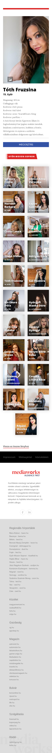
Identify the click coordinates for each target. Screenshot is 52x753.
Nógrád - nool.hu (16, 572)
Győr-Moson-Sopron (22, 156)
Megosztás (26, 144)
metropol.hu (14, 699)
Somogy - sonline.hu (18, 575)
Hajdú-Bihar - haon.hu (18, 559)
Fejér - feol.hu (15, 552)
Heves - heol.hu (16, 562)
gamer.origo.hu (15, 654)
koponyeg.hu (14, 722)
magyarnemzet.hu (17, 604)
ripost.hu (13, 696)
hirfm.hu (12, 745)
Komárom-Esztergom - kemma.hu (23, 568)
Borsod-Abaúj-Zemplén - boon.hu (23, 543)
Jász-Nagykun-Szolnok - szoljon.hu (24, 565)
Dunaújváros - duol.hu (18, 549)
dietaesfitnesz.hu (16, 670)
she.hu (12, 706)
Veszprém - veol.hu (17, 588)
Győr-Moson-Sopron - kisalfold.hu (23, 556)
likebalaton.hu (15, 657)
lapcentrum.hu (15, 729)
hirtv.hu (12, 611)
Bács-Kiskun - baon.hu (18, 533)
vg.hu (11, 627)
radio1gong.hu (15, 742)
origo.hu (12, 614)
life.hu (11, 702)
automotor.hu (15, 647)
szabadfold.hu (15, 608)
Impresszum (9, 457)
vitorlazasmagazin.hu (18, 673)
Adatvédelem (42, 457)
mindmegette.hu (16, 663)
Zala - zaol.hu (15, 591)
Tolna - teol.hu (15, 581)
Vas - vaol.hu (14, 585)
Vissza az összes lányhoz (16, 446)
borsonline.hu (15, 693)
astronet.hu (14, 644)
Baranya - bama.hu (17, 536)
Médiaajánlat (25, 457)
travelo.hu (13, 667)
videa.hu (13, 725)
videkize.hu (14, 676)
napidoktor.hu (15, 660)
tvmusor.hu (14, 679)
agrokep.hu (14, 631)
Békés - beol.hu (16, 539)
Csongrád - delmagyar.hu (20, 546)
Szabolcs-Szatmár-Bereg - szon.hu (24, 578)
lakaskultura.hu (15, 650)
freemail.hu (14, 719)
